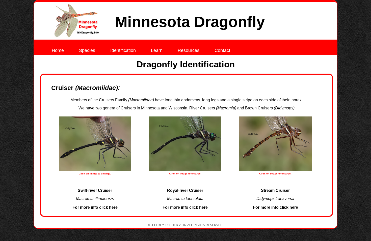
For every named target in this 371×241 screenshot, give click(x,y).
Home (58, 50)
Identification (123, 50)
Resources (188, 50)
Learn (157, 50)
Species (87, 50)
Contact (222, 50)
